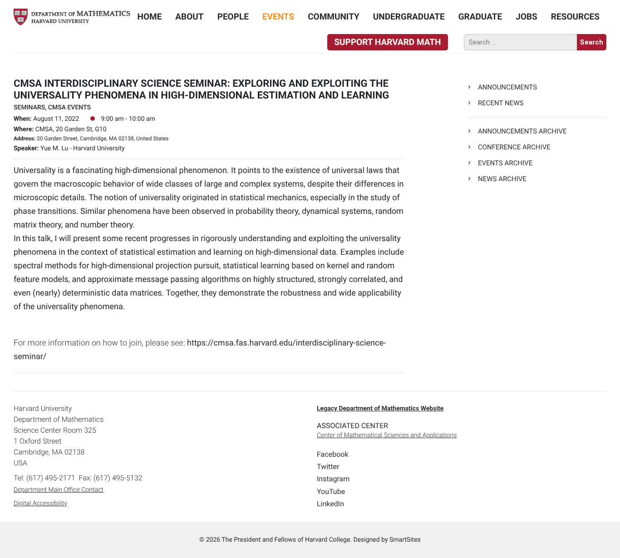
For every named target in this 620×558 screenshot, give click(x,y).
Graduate (480, 16)
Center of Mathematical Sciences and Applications (387, 435)
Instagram (333, 478)
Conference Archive (514, 147)
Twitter (328, 466)
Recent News (500, 103)
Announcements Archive (522, 131)
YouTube (331, 491)
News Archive (502, 179)
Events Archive (505, 163)
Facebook (332, 454)
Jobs (526, 16)
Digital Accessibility (40, 503)
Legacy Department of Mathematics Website (380, 408)
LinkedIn (330, 503)
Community (333, 16)
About (189, 16)
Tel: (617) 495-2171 (44, 478)
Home (150, 16)
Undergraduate (409, 16)
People (233, 16)
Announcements (507, 87)
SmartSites (405, 539)
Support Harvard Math (387, 42)
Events (278, 16)
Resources (575, 16)
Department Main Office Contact (58, 490)
